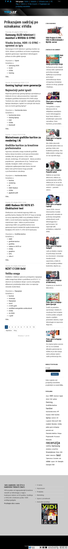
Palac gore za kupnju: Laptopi (54, 205)
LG (57, 418)
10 (34, 327)
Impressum (40, 488)
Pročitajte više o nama (12, 503)
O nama (39, 485)
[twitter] (8, 1)
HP (58, 411)
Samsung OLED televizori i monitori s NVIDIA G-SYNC (20, 36)
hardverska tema (14, 115)
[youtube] (10, 1)
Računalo (49, 439)
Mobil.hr (34, 1)
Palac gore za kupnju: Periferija (54, 139)
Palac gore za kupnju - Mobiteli (54, 340)
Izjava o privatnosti (43, 498)
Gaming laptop (14, 118)
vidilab (48, 461)
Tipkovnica (49, 458)
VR (56, 461)
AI (9, 185)
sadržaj (48, 446)
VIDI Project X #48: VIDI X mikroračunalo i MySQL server (55, 40)
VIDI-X (23, 4)
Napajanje (18, 291)
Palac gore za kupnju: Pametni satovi (54, 171)
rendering (12, 183)
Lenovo (53, 418)
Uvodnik (55, 458)
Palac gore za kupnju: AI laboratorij (54, 281)
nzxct (10, 303)
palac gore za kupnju (52, 427)
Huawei (48, 415)
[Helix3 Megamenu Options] (63, 12)
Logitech (48, 421)
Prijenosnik (49, 436)
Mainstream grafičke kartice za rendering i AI (23, 139)
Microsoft (55, 421)
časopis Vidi (50, 465)
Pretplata (39, 492)
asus (47, 399)
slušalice (48, 449)
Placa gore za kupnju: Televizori (54, 102)
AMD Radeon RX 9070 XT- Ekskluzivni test (19, 207)
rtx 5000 (12, 313)
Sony (57, 452)
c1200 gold (13, 306)
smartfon (55, 449)
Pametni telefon (51, 433)
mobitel (48, 424)
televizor (53, 455)
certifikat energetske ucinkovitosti (20, 308)
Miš (60, 421)
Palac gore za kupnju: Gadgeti (54, 247)
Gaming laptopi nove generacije (23, 85)
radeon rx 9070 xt (15, 246)
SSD (61, 452)
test (58, 455)
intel (10, 120)
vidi (60, 458)
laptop (48, 418)
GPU (10, 254)
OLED (11, 68)
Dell (51, 399)
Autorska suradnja (43, 502)
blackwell (12, 125)
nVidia (11, 70)
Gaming (11, 73)
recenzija (12, 298)
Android (56, 396)
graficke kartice (14, 241)
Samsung (56, 446)
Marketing (40, 495)
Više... (7, 77)
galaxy (55, 399)
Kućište (57, 415)
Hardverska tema (21, 110)
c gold (11, 316)
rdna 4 (11, 256)
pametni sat (49, 430)
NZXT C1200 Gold (15, 268)
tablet (48, 455)
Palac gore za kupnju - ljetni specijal (54, 303)
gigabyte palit (13, 193)
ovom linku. (59, 385)
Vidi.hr (26, 1)
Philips (59, 433)
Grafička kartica (20, 234)
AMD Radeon (13, 188)
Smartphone (50, 452)
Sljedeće (9, 330)
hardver (11, 180)
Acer (47, 396)
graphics (12, 251)
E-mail (48, 368)
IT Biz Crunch (32, 4)
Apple (61, 396)
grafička (11, 244)
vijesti (53, 461)
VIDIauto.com (43, 1)
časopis (60, 461)
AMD (10, 239)
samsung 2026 (14, 65)
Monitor (54, 424)
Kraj (15, 330)
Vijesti (17, 61)
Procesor (57, 436)
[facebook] (5, 1)
